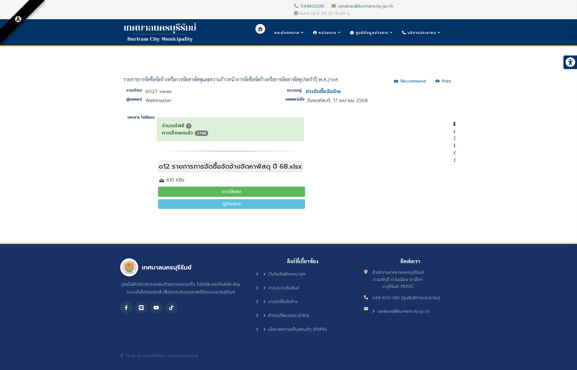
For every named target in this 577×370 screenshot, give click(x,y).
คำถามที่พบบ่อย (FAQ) (288, 315)
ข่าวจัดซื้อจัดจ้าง (323, 91)
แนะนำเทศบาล (286, 32)
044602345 (313, 6)
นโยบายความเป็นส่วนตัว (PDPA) (297, 329)
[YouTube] (156, 308)
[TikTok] (171, 308)
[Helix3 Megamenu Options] (452, 32)
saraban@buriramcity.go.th (365, 6)
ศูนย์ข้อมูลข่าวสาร (371, 32)
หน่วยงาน (326, 32)
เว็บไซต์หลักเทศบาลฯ (286, 274)
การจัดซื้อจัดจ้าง (283, 302)
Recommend (413, 81)
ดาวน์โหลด (231, 191)
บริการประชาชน (421, 32)
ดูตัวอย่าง (231, 204)
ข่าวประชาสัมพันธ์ (283, 288)
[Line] (141, 308)
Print (446, 81)
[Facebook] (126, 308)
